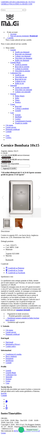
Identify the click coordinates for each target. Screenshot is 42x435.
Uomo (12, 104)
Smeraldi (13, 85)
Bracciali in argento (22, 67)
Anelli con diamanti (22, 52)
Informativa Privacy (13, 344)
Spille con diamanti (22, 60)
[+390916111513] (6, 399)
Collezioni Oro (15, 73)
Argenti (18, 115)
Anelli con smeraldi (22, 88)
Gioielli (13, 50)
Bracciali (18, 106)
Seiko (17, 98)
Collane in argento (21, 69)
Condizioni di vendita (13, 354)
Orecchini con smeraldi (23, 90)
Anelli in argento (21, 65)
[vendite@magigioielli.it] (6, 404)
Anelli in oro (19, 75)
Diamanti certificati (13, 129)
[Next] (39, 197)
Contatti (8, 131)
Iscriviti (3, 393)
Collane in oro (20, 81)
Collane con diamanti (23, 56)
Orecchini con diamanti (23, 58)
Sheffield (18, 117)
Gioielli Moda (15, 62)
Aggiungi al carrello (9, 168)
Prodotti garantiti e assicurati (19, 316)
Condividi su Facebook (16, 273)
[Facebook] (6, 406)
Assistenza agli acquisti (15, 322)
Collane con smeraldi (22, 92)
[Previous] (3, 197)
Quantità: (4, 166)
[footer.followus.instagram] (6, 408)
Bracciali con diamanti (23, 54)
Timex (17, 100)
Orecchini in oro (21, 77)
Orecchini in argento (22, 71)
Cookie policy (11, 346)
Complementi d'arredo (23, 121)
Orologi (13, 94)
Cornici (17, 119)
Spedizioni (9, 361)
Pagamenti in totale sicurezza (18, 314)
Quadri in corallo (21, 123)
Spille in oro (19, 83)
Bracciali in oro (20, 79)
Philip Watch (19, 96)
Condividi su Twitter (15, 270)
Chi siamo (9, 125)
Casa (12, 113)
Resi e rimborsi (11, 356)
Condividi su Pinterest (15, 268)
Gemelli (18, 111)
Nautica (18, 102)
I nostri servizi (11, 127)
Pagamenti (9, 358)
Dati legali (9, 342)
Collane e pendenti (22, 108)
